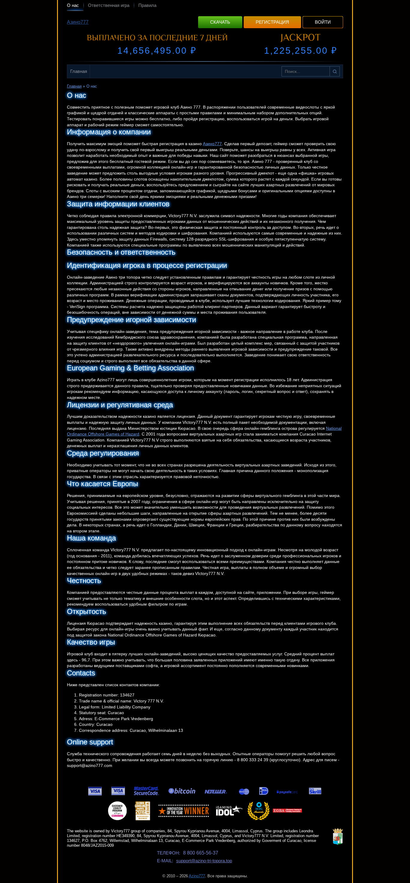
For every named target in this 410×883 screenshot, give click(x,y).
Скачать (220, 22)
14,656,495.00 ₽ (157, 50)
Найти (335, 71)
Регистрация (272, 22)
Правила (147, 5)
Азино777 (78, 22)
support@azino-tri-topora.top (204, 860)
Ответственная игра (108, 5)
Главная (78, 71)
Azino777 (197, 876)
